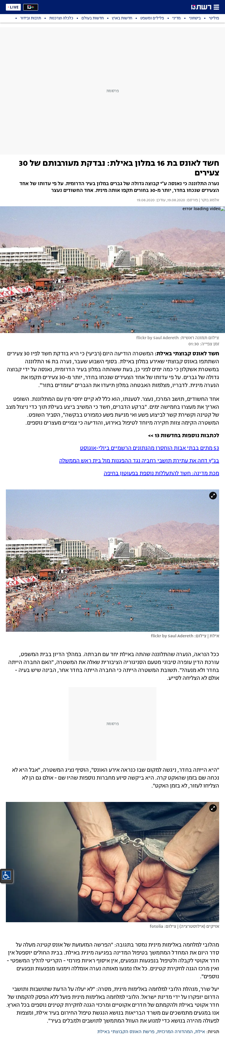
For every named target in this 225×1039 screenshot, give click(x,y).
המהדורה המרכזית (175, 1032)
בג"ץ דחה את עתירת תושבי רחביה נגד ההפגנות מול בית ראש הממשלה (139, 460)
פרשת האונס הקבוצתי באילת (126, 1032)
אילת (200, 1032)
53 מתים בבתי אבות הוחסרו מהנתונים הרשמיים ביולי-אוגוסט (149, 448)
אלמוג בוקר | (208, 200)
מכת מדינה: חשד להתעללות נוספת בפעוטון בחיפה (161, 473)
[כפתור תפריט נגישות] (6, 875)
